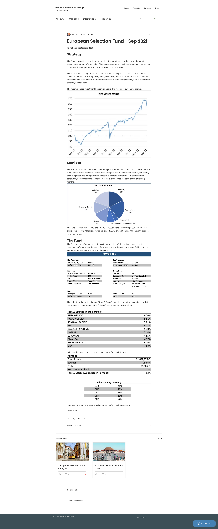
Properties (106, 18)
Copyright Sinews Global (66, 516)
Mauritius (74, 18)
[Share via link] (85, 418)
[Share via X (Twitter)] (74, 418)
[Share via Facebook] (68, 418)
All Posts (60, 18)
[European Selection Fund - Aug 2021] (72, 452)
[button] (140, 19)
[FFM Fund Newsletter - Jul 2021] (109, 452)
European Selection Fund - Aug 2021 (71, 467)
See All (160, 438)
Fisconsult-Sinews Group (69, 7)
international (89, 18)
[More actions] (149, 34)
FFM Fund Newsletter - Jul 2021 (109, 467)
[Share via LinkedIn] (79, 418)
